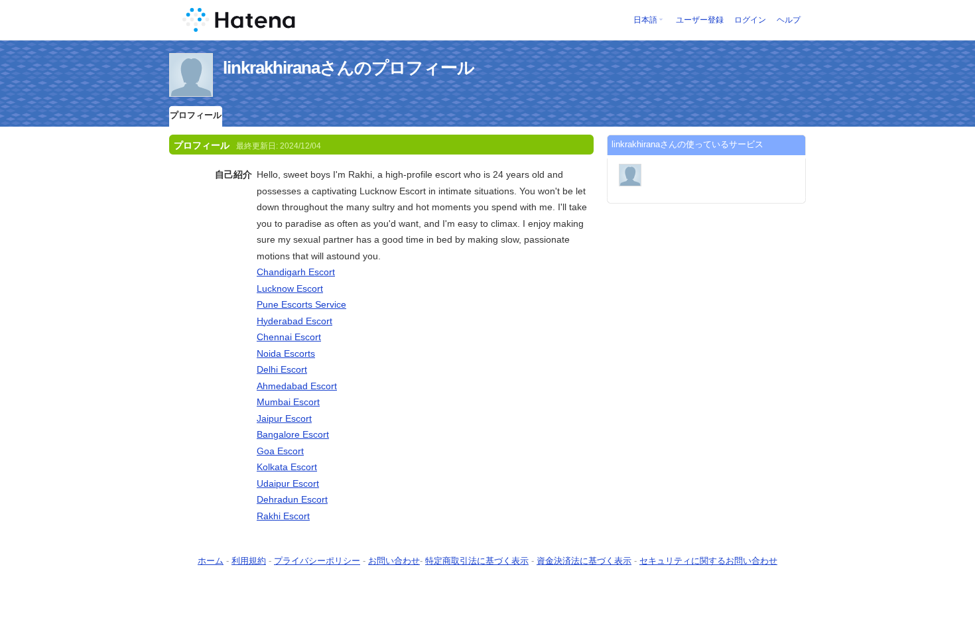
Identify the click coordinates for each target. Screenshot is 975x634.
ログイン (750, 20)
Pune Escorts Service (301, 304)
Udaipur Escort (288, 483)
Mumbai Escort (288, 402)
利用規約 (248, 561)
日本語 (645, 20)
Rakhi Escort (283, 516)
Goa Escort (280, 451)
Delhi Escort (282, 369)
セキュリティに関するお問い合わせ (708, 561)
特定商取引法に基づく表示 (477, 561)
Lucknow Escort (290, 288)
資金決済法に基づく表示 (584, 561)
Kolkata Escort (287, 467)
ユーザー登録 (700, 20)
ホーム (211, 561)
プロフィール (196, 115)
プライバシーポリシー (317, 561)
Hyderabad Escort (294, 321)
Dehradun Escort (292, 499)
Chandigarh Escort (296, 272)
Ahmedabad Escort (297, 386)
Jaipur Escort (284, 418)
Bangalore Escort (293, 434)
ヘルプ (789, 20)
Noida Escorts (286, 353)
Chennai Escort (289, 337)
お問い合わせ (394, 561)
